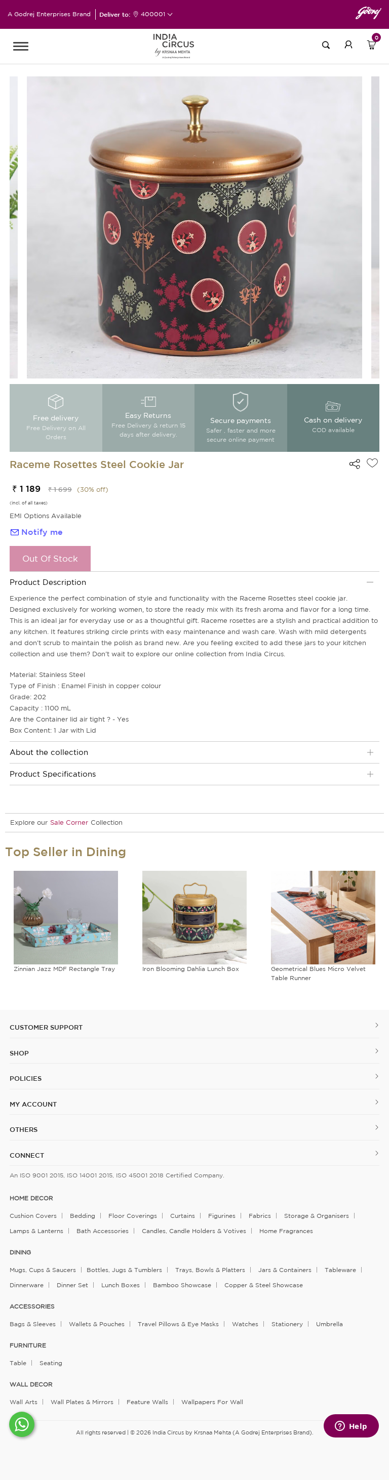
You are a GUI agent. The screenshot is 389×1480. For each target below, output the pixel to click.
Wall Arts (23, 1402)
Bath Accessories (102, 1231)
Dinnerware (27, 1285)
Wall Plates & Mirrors (82, 1402)
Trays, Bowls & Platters (210, 1270)
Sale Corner (69, 822)
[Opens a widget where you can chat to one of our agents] (351, 1427)
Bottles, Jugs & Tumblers (124, 1270)
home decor (31, 1198)
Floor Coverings (132, 1215)
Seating (51, 1363)
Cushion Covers (33, 1215)
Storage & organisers (316, 1215)
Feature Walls (147, 1402)
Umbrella (329, 1324)
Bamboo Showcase (182, 1285)
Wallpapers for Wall (212, 1402)
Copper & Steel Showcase (263, 1285)
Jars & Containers (285, 1270)
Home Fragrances (286, 1231)
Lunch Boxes (120, 1285)
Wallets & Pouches (97, 1324)
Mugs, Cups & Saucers (43, 1270)
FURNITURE (28, 1345)
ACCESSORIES (32, 1306)
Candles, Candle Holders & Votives (194, 1231)
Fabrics (260, 1215)
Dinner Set (72, 1285)
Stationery (287, 1324)
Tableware (340, 1270)
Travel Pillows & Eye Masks (178, 1324)
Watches (245, 1324)
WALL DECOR (31, 1384)
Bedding (82, 1215)
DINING (20, 1252)
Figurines (222, 1215)
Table (18, 1363)
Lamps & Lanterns (36, 1231)
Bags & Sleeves (33, 1324)
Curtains (182, 1215)
